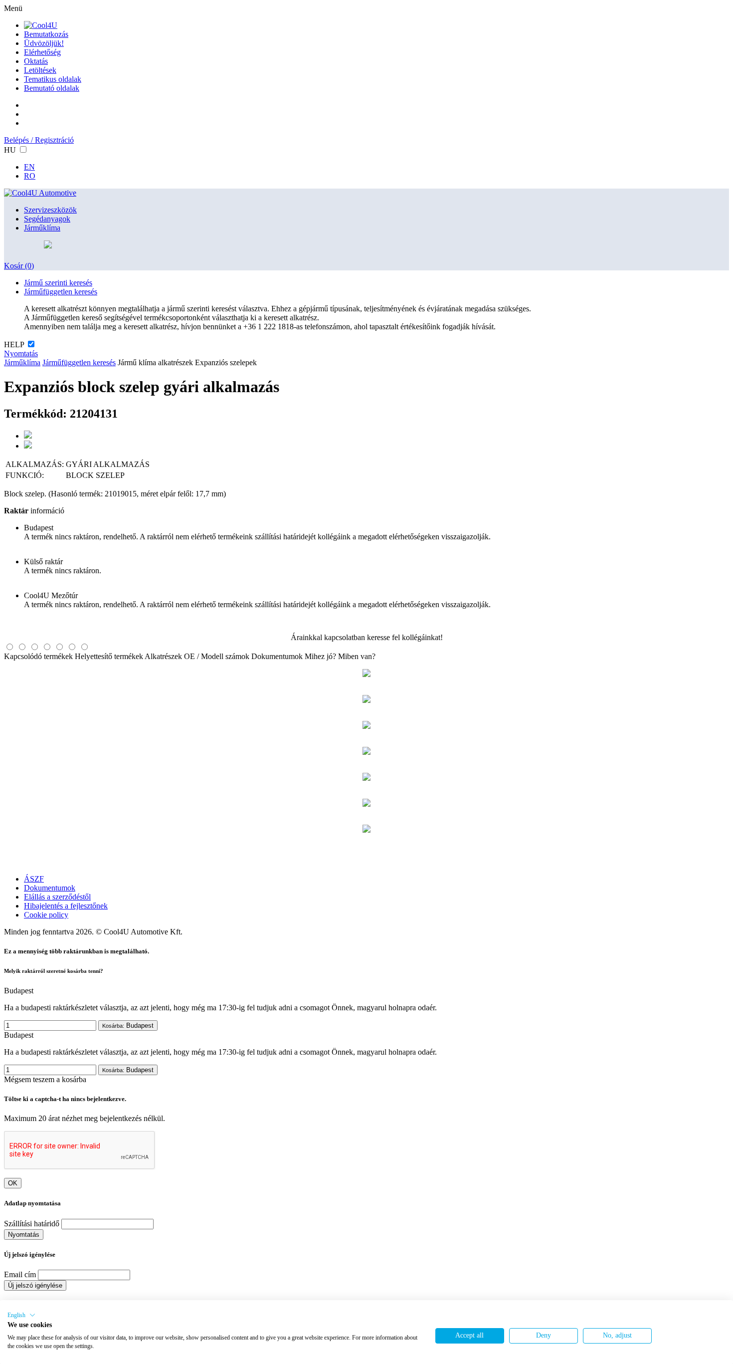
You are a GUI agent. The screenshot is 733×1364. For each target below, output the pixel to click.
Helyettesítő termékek (109, 656)
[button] (21, 1315)
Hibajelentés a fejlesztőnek (66, 906)
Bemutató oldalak (51, 88)
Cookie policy (46, 914)
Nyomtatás (21, 353)
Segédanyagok (47, 219)
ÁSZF (34, 879)
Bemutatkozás (46, 34)
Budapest (128, 1025)
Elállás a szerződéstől (57, 897)
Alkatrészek (163, 656)
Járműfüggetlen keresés (60, 291)
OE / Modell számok (216, 656)
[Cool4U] (40, 25)
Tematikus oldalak (52, 79)
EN (29, 167)
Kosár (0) (19, 265)
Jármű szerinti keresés (58, 282)
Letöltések (40, 70)
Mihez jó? (320, 656)
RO (29, 176)
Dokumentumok (277, 656)
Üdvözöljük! (44, 43)
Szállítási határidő (31, 1223)
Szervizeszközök (50, 210)
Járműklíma (42, 228)
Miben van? (356, 656)
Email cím (20, 1274)
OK (12, 1183)
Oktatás (36, 61)
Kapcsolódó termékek (38, 656)
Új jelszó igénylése (35, 1285)
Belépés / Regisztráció (39, 140)
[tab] (9, 647)
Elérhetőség (42, 52)
